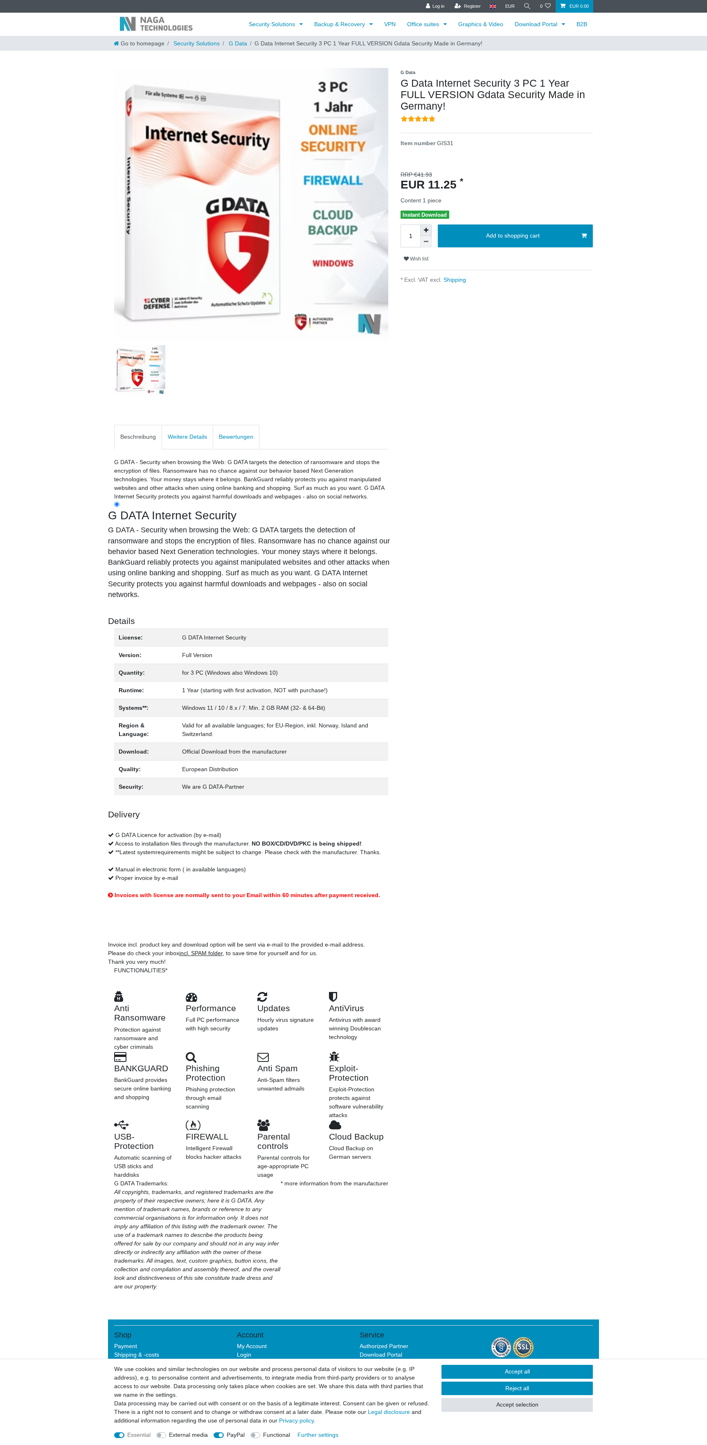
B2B (581, 24)
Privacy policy (296, 1420)
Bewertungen (236, 436)
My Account (252, 1346)
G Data (237, 43)
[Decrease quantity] (426, 241)
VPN (390, 24)
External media (188, 1435)
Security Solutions (273, 24)
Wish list (418, 259)
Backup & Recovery (340, 24)
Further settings (317, 1435)
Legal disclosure (389, 1412)
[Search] (527, 6)
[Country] (492, 6)
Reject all (517, 1388)
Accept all (517, 1371)
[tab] (138, 437)
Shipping (454, 279)
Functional (276, 1435)
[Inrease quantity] (426, 230)
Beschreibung (138, 436)
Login (244, 1354)
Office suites (424, 24)
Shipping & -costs (136, 1354)
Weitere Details (187, 436)
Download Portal (537, 24)
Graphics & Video (480, 24)
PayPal (236, 1435)
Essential (139, 1435)
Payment (125, 1346)
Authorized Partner (384, 1346)
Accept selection (517, 1404)
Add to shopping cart (513, 235)
